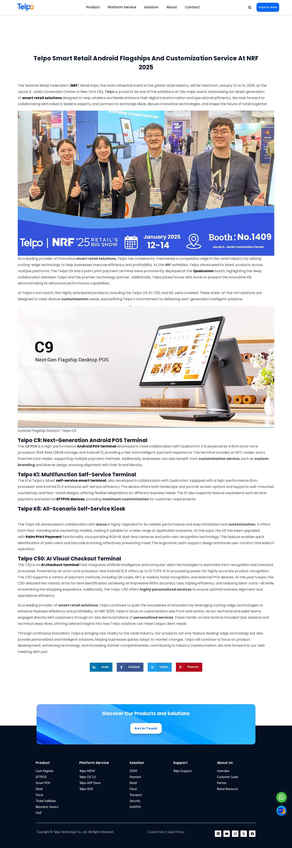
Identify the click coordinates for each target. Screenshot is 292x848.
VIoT (39, 813)
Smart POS (43, 783)
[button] (249, 7)
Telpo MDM (87, 771)
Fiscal (39, 795)
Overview (223, 771)
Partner (222, 783)
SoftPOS (135, 807)
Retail (133, 783)
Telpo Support (182, 771)
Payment (135, 777)
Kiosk (39, 789)
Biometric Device (47, 807)
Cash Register (44, 771)
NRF (168, 264)
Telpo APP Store (89, 783)
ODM (133, 771)
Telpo (110, 91)
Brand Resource (227, 789)
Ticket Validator (46, 801)
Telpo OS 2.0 (87, 777)
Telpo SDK (86, 789)
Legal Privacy (176, 832)
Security (135, 801)
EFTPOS (41, 777)
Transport (136, 795)
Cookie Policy (156, 832)
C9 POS (31, 446)
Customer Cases (227, 777)
